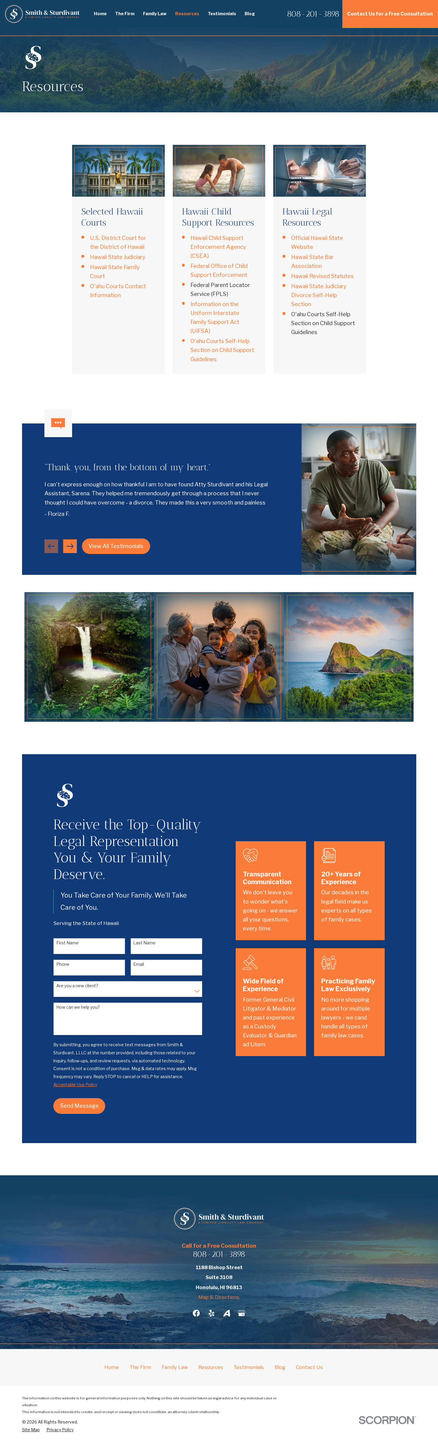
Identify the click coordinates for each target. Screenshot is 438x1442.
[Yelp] (211, 1313)
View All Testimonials (115, 546)
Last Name (144, 942)
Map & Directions (219, 1297)
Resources (210, 1367)
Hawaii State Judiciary (117, 257)
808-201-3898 (313, 14)
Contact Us (309, 1367)
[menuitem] (31, 1430)
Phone (62, 964)
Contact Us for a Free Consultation (390, 14)
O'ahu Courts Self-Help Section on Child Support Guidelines (222, 350)
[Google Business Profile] (241, 1313)
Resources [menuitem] (187, 13)
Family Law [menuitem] (155, 13)
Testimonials (249, 1367)
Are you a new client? (77, 985)
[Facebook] (196, 1313)
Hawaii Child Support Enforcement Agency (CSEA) (218, 247)
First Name (67, 942)
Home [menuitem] (100, 13)
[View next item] (70, 546)
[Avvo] (226, 1313)
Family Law (175, 1367)
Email (138, 964)
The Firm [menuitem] (124, 13)
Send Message (79, 1105)
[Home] (42, 14)
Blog (280, 1367)
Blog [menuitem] (250, 13)
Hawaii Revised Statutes (322, 276)
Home (111, 1367)
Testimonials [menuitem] (222, 13)
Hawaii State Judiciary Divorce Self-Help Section (319, 295)
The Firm (140, 1367)
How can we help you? (78, 1007)
